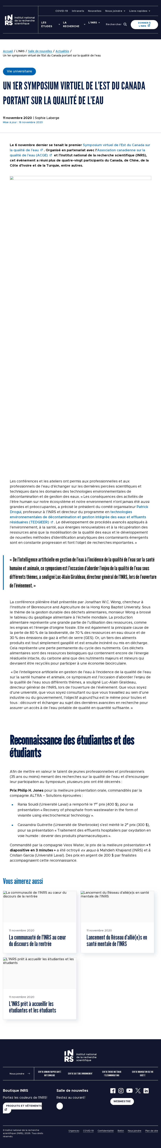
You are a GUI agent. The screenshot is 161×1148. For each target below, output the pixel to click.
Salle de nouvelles (40, 51)
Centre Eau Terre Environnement (80, 1073)
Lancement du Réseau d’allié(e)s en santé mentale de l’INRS (117, 940)
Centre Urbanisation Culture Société (142, 1073)
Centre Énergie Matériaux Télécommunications (111, 1073)
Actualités (62, 51)
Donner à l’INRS (144, 24)
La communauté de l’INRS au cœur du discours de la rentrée (37, 940)
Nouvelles (94, 11)
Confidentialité (106, 1131)
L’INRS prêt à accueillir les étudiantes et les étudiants (32, 1007)
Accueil (8, 51)
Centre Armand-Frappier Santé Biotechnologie (49, 1073)
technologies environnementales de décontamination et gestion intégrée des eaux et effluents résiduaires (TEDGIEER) (78, 517)
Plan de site (151, 1131)
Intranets (78, 11)
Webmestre (122, 1101)
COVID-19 (61, 11)
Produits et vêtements (24, 1106)
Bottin (121, 1131)
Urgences (74, 1131)
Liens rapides (138, 11)
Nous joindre (113, 11)
